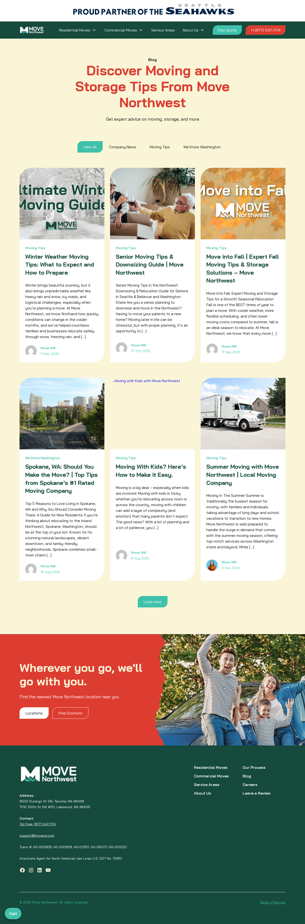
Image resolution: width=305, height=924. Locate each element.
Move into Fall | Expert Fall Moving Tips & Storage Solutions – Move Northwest (242, 268)
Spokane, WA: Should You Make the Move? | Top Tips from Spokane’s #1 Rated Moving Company (61, 478)
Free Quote (227, 30)
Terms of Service (272, 902)
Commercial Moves (121, 30)
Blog (247, 776)
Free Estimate (70, 713)
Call (13, 913)
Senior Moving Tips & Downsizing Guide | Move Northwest (149, 264)
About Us (190, 30)
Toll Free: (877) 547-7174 (38, 824)
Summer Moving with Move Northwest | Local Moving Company (242, 474)
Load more (153, 601)
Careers (250, 784)
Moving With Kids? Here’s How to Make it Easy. (151, 470)
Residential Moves (74, 30)
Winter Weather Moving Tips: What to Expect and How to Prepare (59, 264)
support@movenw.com (37, 835)
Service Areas (163, 30)
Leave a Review (256, 793)
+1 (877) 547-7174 (265, 30)
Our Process (254, 767)
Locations (34, 713)
